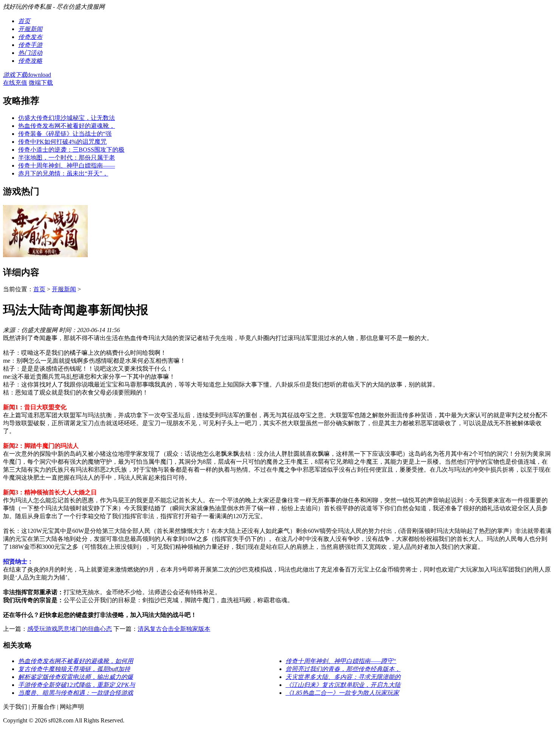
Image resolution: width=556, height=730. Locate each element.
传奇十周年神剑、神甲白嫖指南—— (66, 165)
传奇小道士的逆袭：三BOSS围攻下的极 (71, 149)
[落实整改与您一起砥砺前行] (45, 255)
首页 (39, 289)
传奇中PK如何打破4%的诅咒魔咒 (62, 141)
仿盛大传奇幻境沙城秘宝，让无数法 (66, 118)
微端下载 (41, 82)
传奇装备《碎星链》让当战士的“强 (65, 133)
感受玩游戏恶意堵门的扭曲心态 (69, 629)
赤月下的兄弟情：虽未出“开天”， (63, 173)
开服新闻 (64, 289)
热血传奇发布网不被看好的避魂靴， (66, 126)
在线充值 (15, 82)
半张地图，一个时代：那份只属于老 (66, 157)
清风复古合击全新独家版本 (174, 629)
